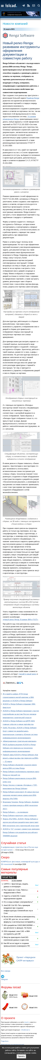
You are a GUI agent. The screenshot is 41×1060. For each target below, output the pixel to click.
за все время (17, 881)
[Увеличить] (21, 176)
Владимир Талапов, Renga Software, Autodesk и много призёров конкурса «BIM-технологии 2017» (21, 805)
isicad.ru (27, 1022)
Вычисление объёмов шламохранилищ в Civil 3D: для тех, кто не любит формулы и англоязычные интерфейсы (19, 919)
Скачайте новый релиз (27, 674)
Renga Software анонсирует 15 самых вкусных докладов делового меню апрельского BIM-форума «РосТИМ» (21, 795)
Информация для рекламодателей (12, 1044)
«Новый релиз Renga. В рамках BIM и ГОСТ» (20, 620)
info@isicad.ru (25, 1030)
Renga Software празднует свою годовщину (20, 816)
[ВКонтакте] (18, 682)
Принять (21, 1056)
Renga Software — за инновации (15, 812)
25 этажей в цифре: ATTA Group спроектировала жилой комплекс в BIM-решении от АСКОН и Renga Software (18, 697)
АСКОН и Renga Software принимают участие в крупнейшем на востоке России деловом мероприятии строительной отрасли (21, 714)
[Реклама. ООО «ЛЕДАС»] (20, 13)
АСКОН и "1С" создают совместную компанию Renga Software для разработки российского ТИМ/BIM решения (21, 832)
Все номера (5, 971)
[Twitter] (20, 682)
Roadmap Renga (32, 98)
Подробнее (5, 1041)
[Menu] (2, 6)
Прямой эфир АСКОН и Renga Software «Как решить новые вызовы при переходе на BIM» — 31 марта (20, 758)
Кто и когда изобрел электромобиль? (18, 902)
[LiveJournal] (22, 682)
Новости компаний (15, 23)
